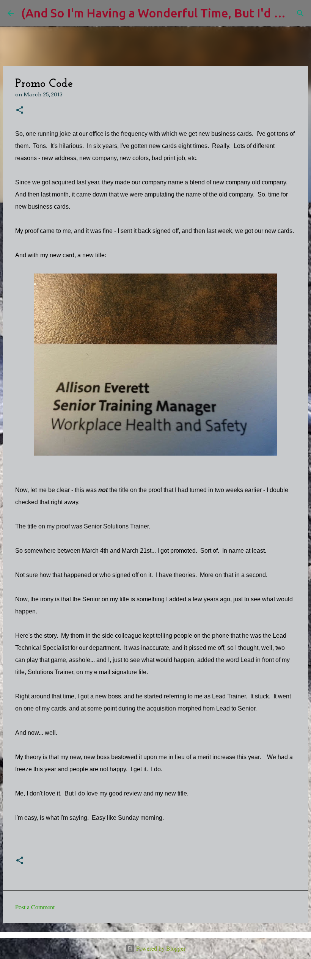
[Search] (300, 13)
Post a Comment (35, 907)
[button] (19, 110)
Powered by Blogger (160, 948)
